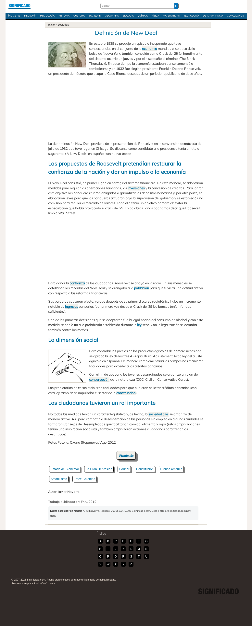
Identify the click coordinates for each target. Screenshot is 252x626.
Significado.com (19, 6)
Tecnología (191, 15)
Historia (63, 15)
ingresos (71, 306)
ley (139, 325)
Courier (124, 469)
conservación (99, 379)
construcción (126, 393)
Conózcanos (235, 15)
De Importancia (213, 15)
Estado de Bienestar (65, 469)
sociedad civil (158, 414)
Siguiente (126, 455)
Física (155, 15)
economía (149, 48)
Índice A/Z (14, 15)
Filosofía (30, 15)
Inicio (51, 24)
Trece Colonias (84, 479)
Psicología (47, 15)
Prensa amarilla (171, 469)
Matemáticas (171, 15)
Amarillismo (59, 479)
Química (143, 15)
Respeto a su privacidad (25, 583)
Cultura (79, 15)
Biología (128, 15)
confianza (77, 283)
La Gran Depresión (99, 469)
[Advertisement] (126, 108)
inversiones (136, 188)
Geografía (112, 15)
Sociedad (95, 15)
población (141, 288)
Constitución (145, 469)
